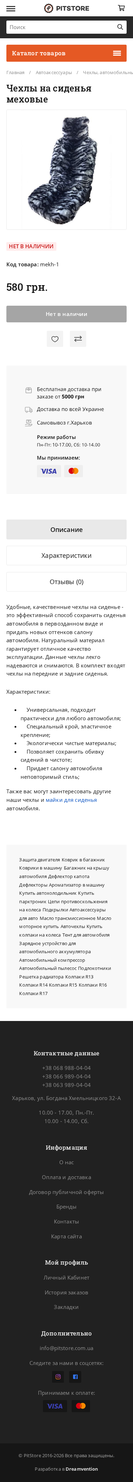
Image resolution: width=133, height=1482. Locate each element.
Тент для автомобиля (86, 935)
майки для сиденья (71, 799)
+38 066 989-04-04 (66, 1076)
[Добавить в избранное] (54, 339)
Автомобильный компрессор (52, 960)
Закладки (66, 1306)
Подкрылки (55, 909)
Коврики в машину (40, 868)
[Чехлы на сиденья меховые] (66, 169)
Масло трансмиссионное (68, 918)
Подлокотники (94, 968)
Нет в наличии (67, 313)
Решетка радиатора (41, 976)
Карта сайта (66, 1236)
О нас (66, 1162)
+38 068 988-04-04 (66, 1067)
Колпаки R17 (33, 993)
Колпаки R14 (33, 985)
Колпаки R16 (93, 985)
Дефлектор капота (68, 876)
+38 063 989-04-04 (66, 1084)
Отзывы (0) (67, 581)
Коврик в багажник (83, 859)
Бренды (66, 1206)
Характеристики (66, 555)
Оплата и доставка (66, 1177)
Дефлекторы (33, 885)
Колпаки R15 (63, 985)
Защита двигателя (39, 859)
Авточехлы (73, 926)
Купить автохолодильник (48, 893)
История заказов (66, 1292)
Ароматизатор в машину (77, 885)
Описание (66, 529)
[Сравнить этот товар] (78, 339)
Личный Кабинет (66, 1277)
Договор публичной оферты (66, 1191)
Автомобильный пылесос (48, 968)
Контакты (66, 1221)
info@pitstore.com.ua (66, 1347)
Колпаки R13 (79, 976)
